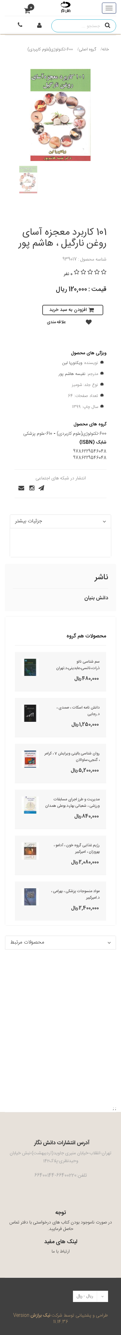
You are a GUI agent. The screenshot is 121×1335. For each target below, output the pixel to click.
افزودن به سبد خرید (68, 310)
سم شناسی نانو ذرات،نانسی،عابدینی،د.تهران (78, 664)
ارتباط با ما (61, 1251)
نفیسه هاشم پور (72, 374)
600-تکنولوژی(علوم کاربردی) (50, 49)
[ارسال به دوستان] (19, 488)
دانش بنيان (96, 598)
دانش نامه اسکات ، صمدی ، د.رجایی (78, 710)
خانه (105, 49)
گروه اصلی (87, 49)
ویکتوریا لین (72, 363)
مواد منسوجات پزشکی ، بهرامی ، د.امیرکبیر (75, 894)
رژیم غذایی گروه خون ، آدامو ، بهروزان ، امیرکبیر (77, 848)
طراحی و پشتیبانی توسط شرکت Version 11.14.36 (60, 1318)
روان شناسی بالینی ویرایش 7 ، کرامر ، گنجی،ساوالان (72, 756)
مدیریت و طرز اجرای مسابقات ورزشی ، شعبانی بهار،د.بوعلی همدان (72, 802)
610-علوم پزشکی (37, 434)
